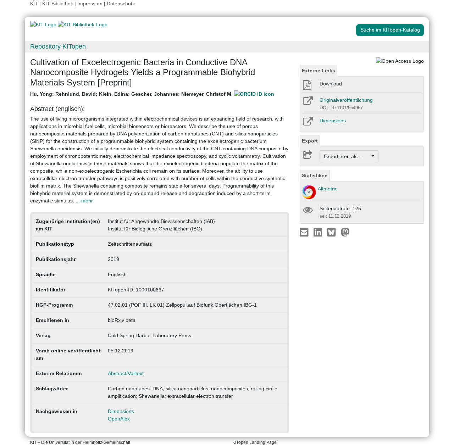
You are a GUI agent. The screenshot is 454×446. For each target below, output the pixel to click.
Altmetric (327, 188)
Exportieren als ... (347, 156)
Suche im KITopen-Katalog (390, 30)
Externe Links (318, 70)
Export (310, 141)
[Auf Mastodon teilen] (345, 232)
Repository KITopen (58, 46)
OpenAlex (119, 419)
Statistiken (315, 175)
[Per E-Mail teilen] (305, 232)
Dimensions (121, 411)
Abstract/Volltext (126, 373)
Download (331, 84)
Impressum (90, 3)
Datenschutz (121, 3)
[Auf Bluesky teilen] (333, 232)
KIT (34, 3)
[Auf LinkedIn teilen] (318, 232)
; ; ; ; (132, 94)
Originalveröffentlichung (346, 100)
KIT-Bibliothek (58, 3)
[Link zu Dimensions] (307, 124)
